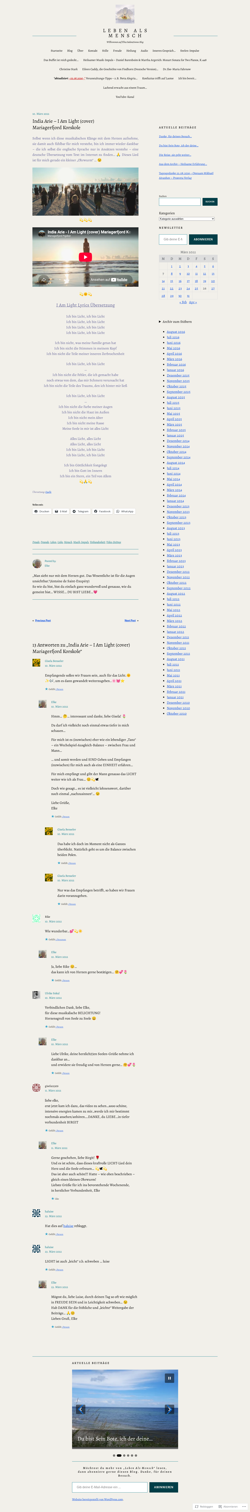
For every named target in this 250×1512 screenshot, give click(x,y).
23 (180, 288)
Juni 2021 (173, 670)
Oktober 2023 (176, 517)
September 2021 (178, 653)
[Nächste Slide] (169, 1409)
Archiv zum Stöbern (177, 321)
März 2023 (174, 555)
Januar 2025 (175, 435)
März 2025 (174, 424)
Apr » (193, 302)
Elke (53, 702)
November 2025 (178, 380)
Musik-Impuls (81, 542)
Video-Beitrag (113, 542)
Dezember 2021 (178, 637)
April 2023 (174, 550)
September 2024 (178, 457)
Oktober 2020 (177, 713)
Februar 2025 (176, 430)
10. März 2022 (53, 666)
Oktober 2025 (176, 386)
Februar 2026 (176, 364)
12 (204, 273)
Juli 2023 (173, 533)
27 (213, 288)
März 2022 (174, 620)
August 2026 (176, 331)
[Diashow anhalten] (169, 1378)
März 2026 (174, 359)
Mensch (68, 542)
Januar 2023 (175, 566)
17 (188, 281)
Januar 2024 (175, 500)
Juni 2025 (173, 408)
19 (204, 281)
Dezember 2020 (178, 702)
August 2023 (176, 528)
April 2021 (174, 680)
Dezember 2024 (178, 440)
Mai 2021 (173, 675)
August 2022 (176, 593)
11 (196, 273)
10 (188, 273)
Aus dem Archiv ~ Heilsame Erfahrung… (183, 164)
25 (196, 288)
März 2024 (174, 490)
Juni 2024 (173, 473)
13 (213, 273)
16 (180, 281)
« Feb (183, 302)
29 (171, 295)
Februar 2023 (176, 560)
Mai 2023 (173, 544)
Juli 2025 (173, 402)
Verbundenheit (97, 542)
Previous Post (43, 620)
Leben (53, 542)
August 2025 (176, 397)
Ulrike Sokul (52, 993)
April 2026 (174, 353)
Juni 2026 (173, 342)
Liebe (60, 542)
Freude (35, 542)
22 (171, 288)
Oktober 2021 (176, 648)
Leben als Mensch (126, 33)
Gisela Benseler (54, 661)
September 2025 (178, 391)
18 (196, 281)
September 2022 (179, 588)
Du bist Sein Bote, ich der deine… (178, 145)
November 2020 (178, 708)
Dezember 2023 (178, 506)
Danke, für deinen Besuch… (175, 136)
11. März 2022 (53, 1090)
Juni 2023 (173, 539)
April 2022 (174, 615)
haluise (49, 1211)
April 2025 (174, 419)
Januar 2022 (175, 631)
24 (188, 288)
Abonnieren (203, 239)
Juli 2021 (173, 664)
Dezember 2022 (178, 571)
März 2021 (174, 686)
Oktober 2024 (176, 451)
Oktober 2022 (177, 582)
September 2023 (178, 522)
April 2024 (174, 484)
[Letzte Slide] (80, 1409)
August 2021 (176, 659)
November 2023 (178, 511)
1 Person (59, 689)
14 (163, 281)
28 (163, 295)
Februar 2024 (176, 495)
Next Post (130, 620)
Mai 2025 (173, 413)
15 (171, 281)
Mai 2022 (173, 610)
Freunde (45, 542)
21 (163, 288)
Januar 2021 (175, 697)
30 (180, 295)
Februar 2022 (176, 626)
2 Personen (60, 939)
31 (188, 295)
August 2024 (176, 462)
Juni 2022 (174, 604)
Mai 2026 (173, 348)
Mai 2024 (173, 479)
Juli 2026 (173, 337)
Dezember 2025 (178, 375)
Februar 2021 (176, 691)
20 (213, 281)
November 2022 (178, 577)
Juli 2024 (173, 468)
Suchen (163, 196)
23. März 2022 (53, 1216)
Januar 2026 (175, 370)
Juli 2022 (173, 599)
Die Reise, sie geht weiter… (175, 155)
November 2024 (178, 446)
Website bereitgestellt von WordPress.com (97, 1499)
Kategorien (167, 213)
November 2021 (178, 642)
